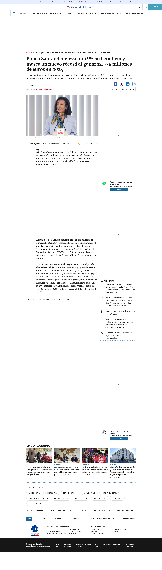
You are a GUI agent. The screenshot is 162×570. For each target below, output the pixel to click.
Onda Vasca (72, 533)
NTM (28, 477)
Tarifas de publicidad (97, 533)
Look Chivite (117, 498)
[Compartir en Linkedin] (128, 84)
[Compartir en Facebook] (115, 84)
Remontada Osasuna (110, 493)
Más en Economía (38, 445)
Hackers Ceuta (81, 498)
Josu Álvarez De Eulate (62, 475)
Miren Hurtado (87, 475)
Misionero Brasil (61, 498)
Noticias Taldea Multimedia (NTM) (56, 533)
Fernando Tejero (70, 493)
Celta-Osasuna (35, 504)
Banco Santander (43, 299)
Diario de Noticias (73, 529)
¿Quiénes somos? (129, 519)
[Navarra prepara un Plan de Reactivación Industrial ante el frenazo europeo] (67, 455)
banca (54, 299)
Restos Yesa (52, 493)
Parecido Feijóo (99, 498)
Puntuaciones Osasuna (38, 498)
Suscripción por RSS (120, 531)
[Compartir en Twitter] (122, 84)
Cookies (89, 544)
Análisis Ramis (90, 493)
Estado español (65, 299)
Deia (47, 529)
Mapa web (94, 531)
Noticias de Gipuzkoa (75, 531)
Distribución (95, 529)
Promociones (60, 519)
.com (29, 518)
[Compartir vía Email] (134, 84)
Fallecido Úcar (35, 493)
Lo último (107, 280)
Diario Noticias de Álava (53, 531)
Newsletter (77, 519)
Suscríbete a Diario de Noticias (102, 519)
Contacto (43, 519)
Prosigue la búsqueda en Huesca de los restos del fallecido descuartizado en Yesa (73, 53)
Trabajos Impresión (120, 529)
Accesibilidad (107, 544)
